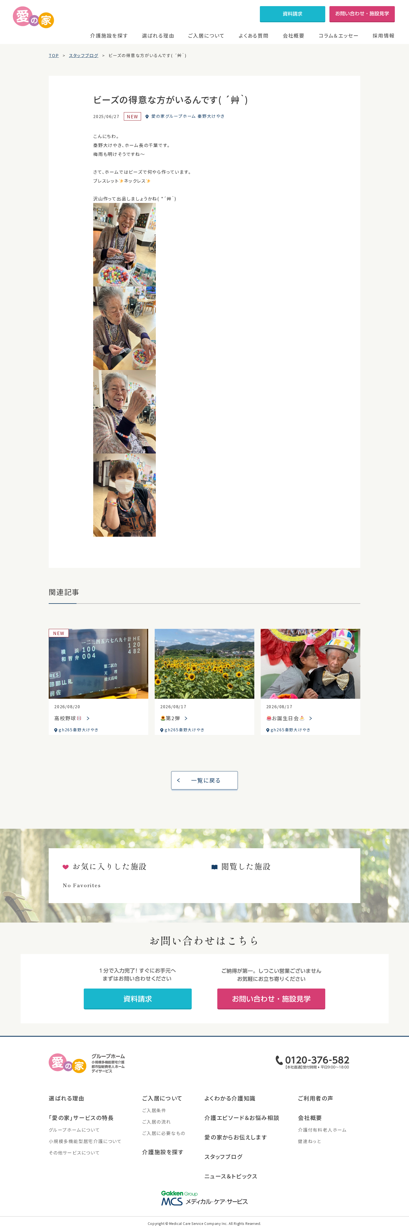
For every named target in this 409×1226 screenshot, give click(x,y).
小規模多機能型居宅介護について (85, 1141)
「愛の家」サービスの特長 (81, 1118)
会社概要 (294, 35)
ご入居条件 (154, 1110)
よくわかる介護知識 (230, 1098)
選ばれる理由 (158, 35)
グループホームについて (74, 1129)
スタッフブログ (223, 1157)
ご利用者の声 (316, 1098)
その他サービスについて (74, 1152)
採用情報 (384, 35)
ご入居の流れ (156, 1121)
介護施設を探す (109, 35)
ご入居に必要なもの (163, 1133)
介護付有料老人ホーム (322, 1129)
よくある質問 (254, 35)
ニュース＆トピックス (231, 1176)
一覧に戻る (206, 780)
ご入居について (206, 35)
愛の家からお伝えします (235, 1137)
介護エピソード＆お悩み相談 (241, 1118)
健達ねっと (309, 1141)
